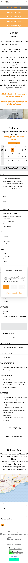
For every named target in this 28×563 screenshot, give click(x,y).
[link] (6, 287)
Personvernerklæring (14, 293)
